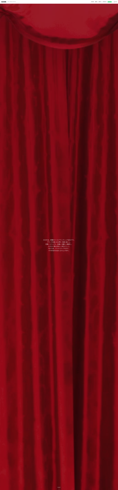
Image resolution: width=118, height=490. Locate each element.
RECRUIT (109, 1)
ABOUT (100, 1)
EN (116, 1)
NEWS (96, 1)
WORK (92, 1)
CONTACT (105, 1)
